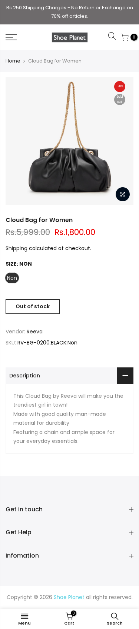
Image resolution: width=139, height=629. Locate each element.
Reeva (35, 331)
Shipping (16, 248)
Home (13, 60)
